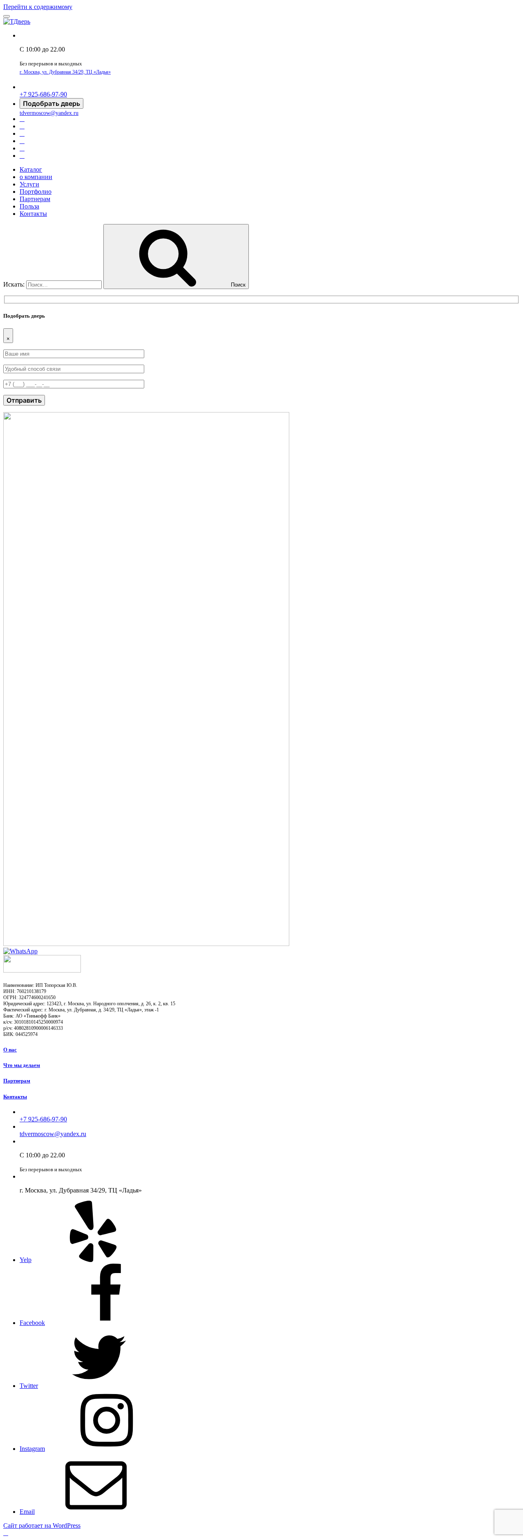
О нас (10, 1050)
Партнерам (35, 198)
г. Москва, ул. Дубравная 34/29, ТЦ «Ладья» (65, 72)
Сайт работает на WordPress (41, 1525)
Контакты (33, 213)
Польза (29, 206)
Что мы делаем (21, 1065)
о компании (36, 176)
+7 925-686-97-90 (43, 94)
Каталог (31, 169)
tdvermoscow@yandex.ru (49, 113)
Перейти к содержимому (37, 6)
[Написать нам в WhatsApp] (20, 951)
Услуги (29, 184)
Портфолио (35, 191)
